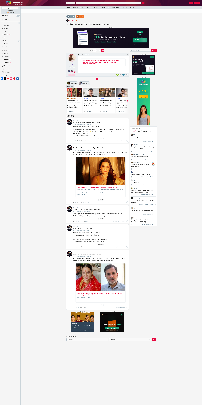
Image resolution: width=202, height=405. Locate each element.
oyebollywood (122, 247)
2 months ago (114, 247)
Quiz (88, 7)
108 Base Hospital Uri (138, 198)
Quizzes (6, 62)
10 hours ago (142, 204)
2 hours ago (144, 141)
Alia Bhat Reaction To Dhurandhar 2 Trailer (86, 122)
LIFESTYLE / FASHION (71, 98)
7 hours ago (145, 184)
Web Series (135, 172)
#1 (127, 54)
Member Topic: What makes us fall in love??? (141, 138)
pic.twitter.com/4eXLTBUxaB (98, 239)
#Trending (100, 131)
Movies (6, 28)
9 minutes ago (143, 169)
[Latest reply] (127, 141)
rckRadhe (123, 221)
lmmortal (151, 141)
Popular (139, 131)
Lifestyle (6, 34)
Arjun (134, 180)
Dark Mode (5, 15)
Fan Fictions (7, 59)
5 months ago (114, 140)
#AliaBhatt (76, 129)
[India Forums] (14, 3)
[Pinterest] (14, 78)
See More (4, 46)
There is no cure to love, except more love (86, 209)
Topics (82, 7)
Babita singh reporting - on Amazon (141, 174)
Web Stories (7, 69)
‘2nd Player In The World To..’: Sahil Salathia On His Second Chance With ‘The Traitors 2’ (90, 102)
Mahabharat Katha (137, 162)
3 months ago (117, 307)
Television (6, 25)
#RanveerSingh (108, 131)
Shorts (6, 66)
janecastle (151, 194)
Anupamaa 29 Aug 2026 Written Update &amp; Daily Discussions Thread (142, 191)
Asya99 (151, 184)
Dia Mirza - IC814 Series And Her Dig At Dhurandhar (89, 148)
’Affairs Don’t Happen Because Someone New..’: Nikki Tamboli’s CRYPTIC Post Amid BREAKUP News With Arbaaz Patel (123, 103)
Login (191, 3)
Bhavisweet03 (150, 204)
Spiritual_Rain (150, 224)
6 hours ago (144, 194)
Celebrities (7, 50)
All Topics (6, 43)
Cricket (134, 217)
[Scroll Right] (127, 101)
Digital (5, 31)
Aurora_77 (150, 169)
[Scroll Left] (67, 101)
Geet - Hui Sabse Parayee (138, 154)
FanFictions (105, 7)
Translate (11, 12)
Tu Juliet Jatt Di (136, 208)
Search (154, 50)
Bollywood (72, 20)
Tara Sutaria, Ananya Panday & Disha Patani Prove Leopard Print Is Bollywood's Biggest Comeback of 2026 (73, 103)
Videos (6, 53)
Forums (4, 41)
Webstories (115, 7)
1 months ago (116, 221)
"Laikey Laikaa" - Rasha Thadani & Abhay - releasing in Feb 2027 (143, 147)
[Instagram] (11, 78)
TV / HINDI (86, 98)
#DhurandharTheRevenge (81, 131)
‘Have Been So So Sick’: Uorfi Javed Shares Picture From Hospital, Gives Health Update (106, 102)
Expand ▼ (100, 138)
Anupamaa (135, 188)
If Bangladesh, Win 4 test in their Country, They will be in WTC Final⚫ (143, 221)
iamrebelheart (122, 140)
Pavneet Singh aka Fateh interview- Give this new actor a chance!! (142, 211)
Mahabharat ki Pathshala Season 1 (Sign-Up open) (141, 165)
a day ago (145, 214)
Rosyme (123, 307)
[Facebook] (2, 78)
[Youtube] (8, 78)
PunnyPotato (122, 202)
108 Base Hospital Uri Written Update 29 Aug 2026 (142, 201)
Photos (132, 7)
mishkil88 (151, 177)
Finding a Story (135, 182)
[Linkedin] (17, 78)
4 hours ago (143, 159)
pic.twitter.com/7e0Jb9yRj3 (81, 133)
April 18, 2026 (100, 242)
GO (143, 3)
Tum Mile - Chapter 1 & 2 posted (140, 156)
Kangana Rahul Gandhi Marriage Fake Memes (87, 254)
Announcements (147, 131)
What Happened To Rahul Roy (82, 228)
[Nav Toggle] (2, 3)
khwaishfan (150, 159)
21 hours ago (144, 177)
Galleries (6, 56)
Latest (133, 131)
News (3, 23)
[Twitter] (5, 78)
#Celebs (93, 131)
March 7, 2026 (91, 135)
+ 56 (74, 71)
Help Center (7, 72)
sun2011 (151, 214)
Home (5, 19)
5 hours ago (145, 151)
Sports (5, 37)
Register (197, 3)
